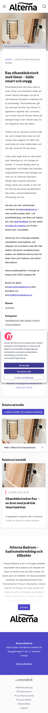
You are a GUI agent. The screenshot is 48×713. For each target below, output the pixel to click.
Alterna (35, 320)
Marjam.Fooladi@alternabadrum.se (24, 383)
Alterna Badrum (13, 324)
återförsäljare (21, 221)
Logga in (24, 707)
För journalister (24, 699)
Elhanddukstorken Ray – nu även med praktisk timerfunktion (22, 503)
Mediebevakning (24, 687)
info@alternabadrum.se (20, 294)
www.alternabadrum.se (19, 286)
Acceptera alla (24, 371)
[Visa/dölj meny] (4, 6)
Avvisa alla (24, 365)
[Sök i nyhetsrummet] (44, 6)
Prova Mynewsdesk (24, 695)
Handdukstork (12, 320)
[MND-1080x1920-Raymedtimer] (24, 431)
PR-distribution (24, 691)
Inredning (9, 307)
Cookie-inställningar (24, 377)
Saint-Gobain (25, 320)
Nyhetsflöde (24, 703)
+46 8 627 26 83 (24, 387)
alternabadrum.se (28, 209)
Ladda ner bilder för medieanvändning (23, 411)
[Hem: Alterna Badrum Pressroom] (23, 6)
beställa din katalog (15, 225)
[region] (24, 356)
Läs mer (24, 607)
